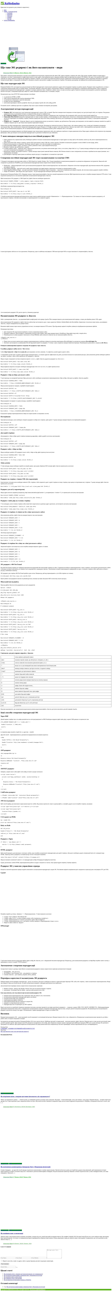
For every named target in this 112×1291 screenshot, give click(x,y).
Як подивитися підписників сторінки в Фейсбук (17, 1280)
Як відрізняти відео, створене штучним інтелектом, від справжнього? (23, 1274)
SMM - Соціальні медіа (7, 1093)
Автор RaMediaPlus (9, 20)
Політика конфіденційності (37, 1289)
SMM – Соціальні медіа (10, 11)
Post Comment (4, 1264)
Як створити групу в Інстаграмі (13, 1278)
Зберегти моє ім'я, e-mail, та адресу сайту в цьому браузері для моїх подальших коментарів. (28, 1261)
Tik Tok (9, 19)
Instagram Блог (5, 1163)
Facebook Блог (5, 1230)
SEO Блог (3, 63)
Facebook (9, 13)
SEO (5, 10)
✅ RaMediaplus (10, 3)
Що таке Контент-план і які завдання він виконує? (15, 1031)
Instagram (9, 14)
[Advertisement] (56, 33)
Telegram (9, 16)
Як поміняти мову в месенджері (13, 1277)
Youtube (9, 17)
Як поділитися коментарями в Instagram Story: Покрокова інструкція (23, 1275)
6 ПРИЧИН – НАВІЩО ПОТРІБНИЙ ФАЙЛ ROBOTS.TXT (18, 1028)
